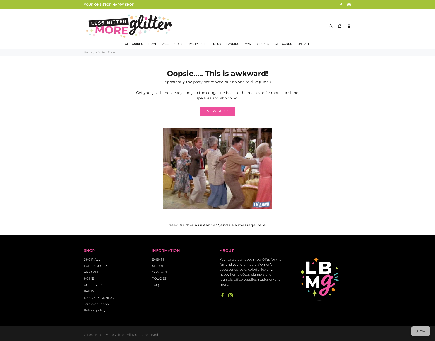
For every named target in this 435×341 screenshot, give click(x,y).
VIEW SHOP (217, 111)
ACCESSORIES (95, 285)
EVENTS (158, 259)
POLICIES (159, 279)
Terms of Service (97, 304)
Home (88, 52)
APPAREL (91, 272)
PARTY (89, 291)
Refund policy (94, 310)
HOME (89, 279)
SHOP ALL (92, 259)
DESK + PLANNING (99, 298)
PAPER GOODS (96, 266)
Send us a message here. (242, 225)
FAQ (155, 285)
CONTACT (159, 272)
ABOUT (158, 266)
